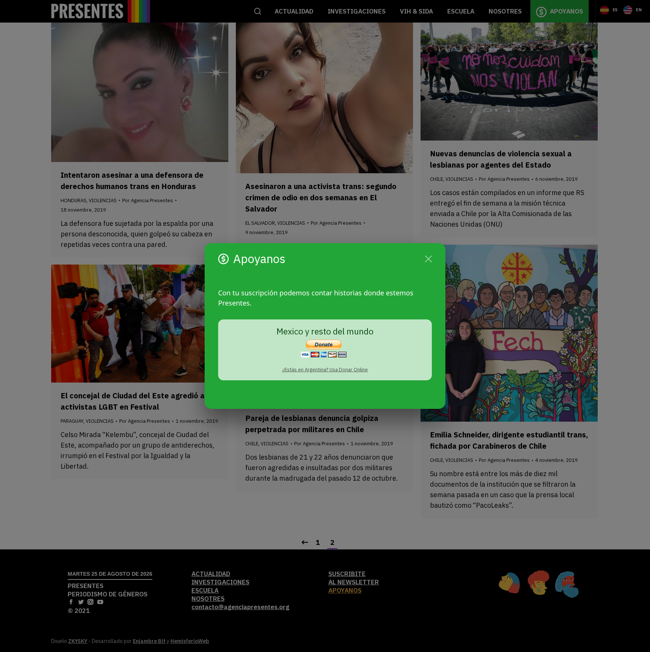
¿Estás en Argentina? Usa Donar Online (325, 369)
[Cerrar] (428, 259)
